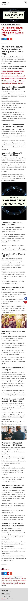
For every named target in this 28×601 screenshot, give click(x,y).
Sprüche (16, 583)
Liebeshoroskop (9, 583)
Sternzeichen (22, 583)
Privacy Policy (5, 592)
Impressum (4, 590)
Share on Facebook (2, 39)
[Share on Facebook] (25, 298)
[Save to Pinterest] (25, 302)
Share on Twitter (5, 39)
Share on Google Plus (11, 39)
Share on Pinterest (8, 39)
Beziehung (7, 580)
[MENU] (25, 2)
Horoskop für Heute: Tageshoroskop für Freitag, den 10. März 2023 (12, 31)
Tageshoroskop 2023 (15, 24)
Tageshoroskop (5, 24)
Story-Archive (5, 593)
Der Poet (5, 2)
